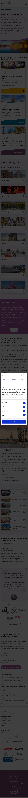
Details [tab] (14, 379)
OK (14, 421)
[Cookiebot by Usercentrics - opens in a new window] (20, 375)
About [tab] (22, 379)
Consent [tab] (5, 379)
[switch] (24, 407)
